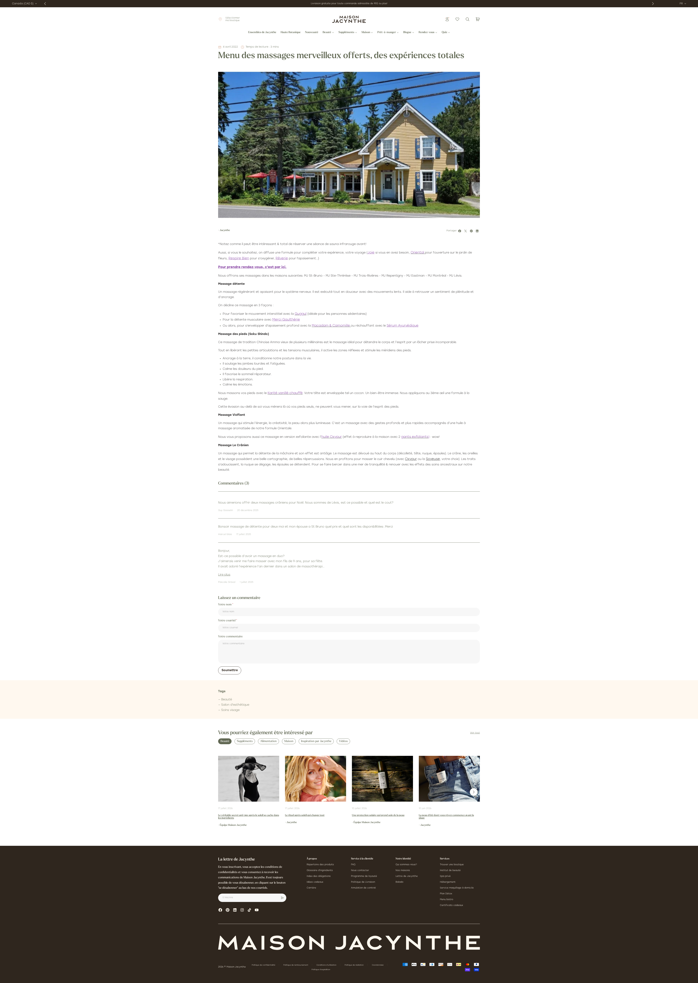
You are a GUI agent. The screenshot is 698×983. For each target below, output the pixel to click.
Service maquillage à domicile (457, 888)
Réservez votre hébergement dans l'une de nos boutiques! (341, 4)
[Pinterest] (227, 910)
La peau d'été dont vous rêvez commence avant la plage (446, 816)
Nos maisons (403, 870)
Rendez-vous (426, 32)
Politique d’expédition (321, 969)
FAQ (353, 865)
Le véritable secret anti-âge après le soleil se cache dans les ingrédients (248, 816)
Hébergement (448, 882)
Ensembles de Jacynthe (262, 32)
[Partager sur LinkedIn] (478, 231)
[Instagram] (242, 910)
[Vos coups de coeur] (457, 19)
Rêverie (282, 258)
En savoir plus (383, 4)
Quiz (444, 32)
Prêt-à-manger (386, 32)
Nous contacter (360, 870)
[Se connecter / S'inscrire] (447, 19)
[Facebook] (220, 910)
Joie (371, 252)
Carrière (311, 888)
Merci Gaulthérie (286, 319)
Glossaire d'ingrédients (320, 870)
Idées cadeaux (315, 882)
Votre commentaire (230, 636)
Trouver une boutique (452, 865)
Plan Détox (446, 894)
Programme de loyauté (364, 876)
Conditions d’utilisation (326, 965)
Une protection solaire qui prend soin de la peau (378, 815)
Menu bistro (446, 899)
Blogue (407, 32)
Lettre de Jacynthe (407, 876)
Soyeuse (433, 459)
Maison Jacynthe (236, 967)
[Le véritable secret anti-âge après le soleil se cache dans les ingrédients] (248, 779)
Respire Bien (238, 258)
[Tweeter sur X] (466, 231)
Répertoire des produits (320, 865)
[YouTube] (256, 910)
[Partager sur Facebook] (460, 231)
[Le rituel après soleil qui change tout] (315, 779)
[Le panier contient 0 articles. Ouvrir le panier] (478, 19)
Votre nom (225, 604)
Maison (366, 32)
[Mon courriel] (282, 898)
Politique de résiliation (354, 965)
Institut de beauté (450, 870)
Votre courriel (227, 620)
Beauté (327, 32)
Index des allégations (319, 876)
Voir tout (475, 733)
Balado (399, 882)
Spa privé (445, 876)
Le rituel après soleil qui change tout (304, 815)
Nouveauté (311, 32)
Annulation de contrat (363, 888)
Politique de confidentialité (264, 965)
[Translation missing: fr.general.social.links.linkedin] (235, 910)
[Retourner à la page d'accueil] (349, 943)
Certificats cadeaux (451, 905)
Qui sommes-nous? (406, 865)
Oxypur (411, 459)
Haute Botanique (291, 32)
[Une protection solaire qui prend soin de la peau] (382, 779)
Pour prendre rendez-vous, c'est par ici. (252, 267)
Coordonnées (378, 965)
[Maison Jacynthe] (349, 19)
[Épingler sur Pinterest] (472, 231)
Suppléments (346, 32)
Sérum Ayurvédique (402, 325)
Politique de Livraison (363, 882)
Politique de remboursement (296, 965)
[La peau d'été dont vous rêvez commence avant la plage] (449, 779)
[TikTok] (249, 910)
